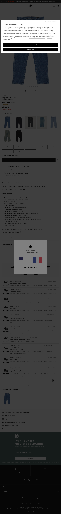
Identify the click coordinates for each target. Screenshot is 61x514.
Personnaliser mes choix (30, 45)
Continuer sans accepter (51, 21)
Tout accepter (30, 49)
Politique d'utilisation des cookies (37, 38)
